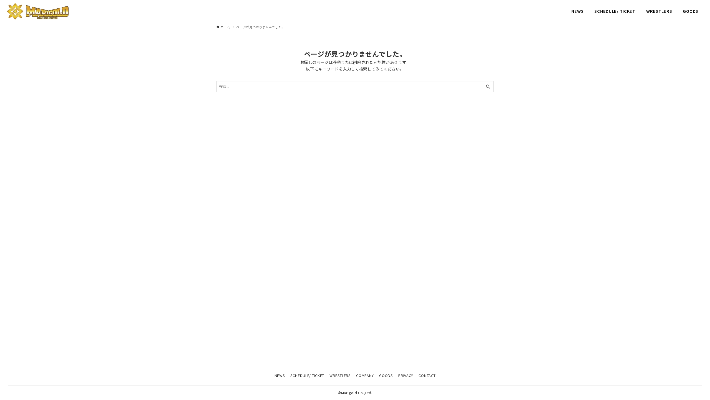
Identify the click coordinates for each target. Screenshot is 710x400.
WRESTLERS (340, 375)
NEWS (280, 375)
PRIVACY (405, 375)
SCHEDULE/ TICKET (307, 375)
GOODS (386, 375)
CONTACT (427, 375)
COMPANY (365, 375)
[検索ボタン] (488, 86)
